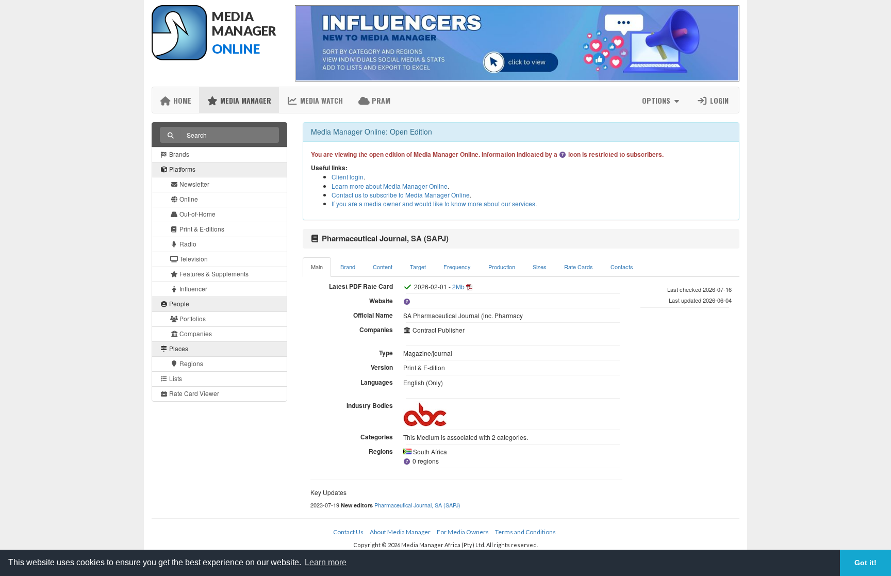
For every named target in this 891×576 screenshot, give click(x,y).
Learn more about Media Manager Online (390, 186)
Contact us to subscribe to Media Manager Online (401, 194)
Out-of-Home (197, 213)
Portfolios (192, 318)
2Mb (458, 286)
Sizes (540, 266)
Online (188, 198)
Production (501, 266)
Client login (348, 176)
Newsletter (193, 183)
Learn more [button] (325, 562)
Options (657, 100)
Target (418, 266)
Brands (178, 154)
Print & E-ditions (201, 228)
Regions (190, 363)
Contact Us (348, 532)
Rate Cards (578, 266)
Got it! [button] (865, 562)
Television (193, 258)
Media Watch (320, 100)
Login (718, 100)
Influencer (192, 288)
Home (181, 100)
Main (317, 266)
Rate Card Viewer (193, 393)
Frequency (457, 266)
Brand (347, 266)
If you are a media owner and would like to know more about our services (433, 203)
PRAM (380, 100)
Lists (175, 378)
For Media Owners (463, 532)
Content (382, 266)
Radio (187, 243)
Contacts (621, 266)
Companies (195, 333)
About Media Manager (400, 532)
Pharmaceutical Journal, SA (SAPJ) (417, 505)
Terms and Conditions (525, 532)
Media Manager (244, 100)
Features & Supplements (213, 273)
